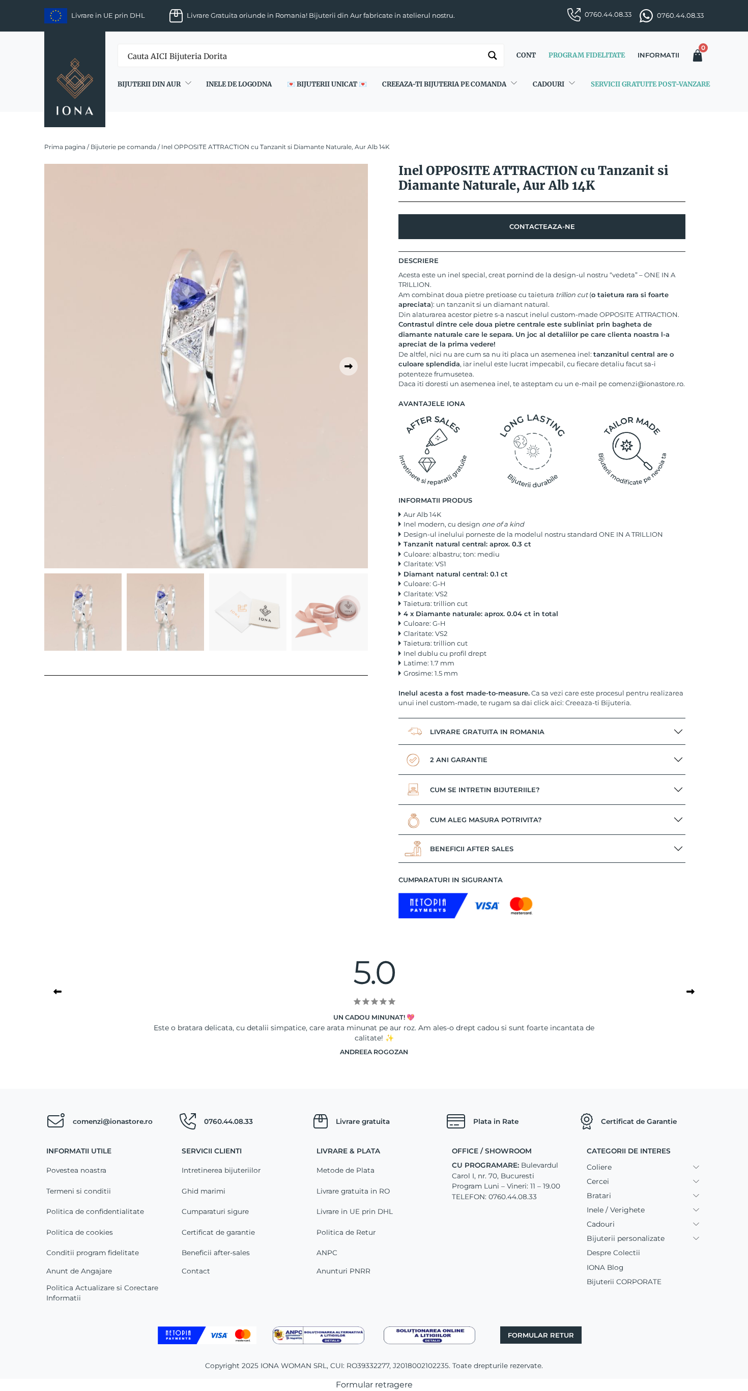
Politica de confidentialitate (95, 1211)
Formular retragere (374, 1384)
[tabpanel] (206, 366)
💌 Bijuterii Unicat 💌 (327, 84)
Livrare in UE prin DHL (355, 1211)
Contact (196, 1271)
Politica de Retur (346, 1232)
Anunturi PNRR (343, 1271)
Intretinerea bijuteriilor (221, 1170)
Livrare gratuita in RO (353, 1191)
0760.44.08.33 (608, 14)
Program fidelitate (587, 55)
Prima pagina (64, 147)
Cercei (598, 1181)
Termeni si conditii (78, 1191)
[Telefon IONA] (188, 1121)
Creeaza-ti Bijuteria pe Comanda (444, 84)
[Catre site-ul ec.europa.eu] (429, 1334)
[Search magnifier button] (492, 55)
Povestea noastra (76, 1170)
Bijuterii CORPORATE (624, 1282)
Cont (526, 55)
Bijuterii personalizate (626, 1238)
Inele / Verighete (616, 1209)
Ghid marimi (203, 1191)
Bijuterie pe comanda (123, 147)
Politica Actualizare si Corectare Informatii (102, 1293)
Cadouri (548, 84)
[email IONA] (55, 1121)
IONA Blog (605, 1267)
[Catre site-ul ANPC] (318, 1334)
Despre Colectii (613, 1253)
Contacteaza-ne (542, 226)
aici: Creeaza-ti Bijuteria (590, 703)
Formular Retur (541, 1335)
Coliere (599, 1167)
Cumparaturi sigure (215, 1211)
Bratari (599, 1195)
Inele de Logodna (239, 84)
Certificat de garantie (218, 1232)
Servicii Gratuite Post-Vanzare (650, 84)
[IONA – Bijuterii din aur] (74, 79)
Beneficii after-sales (216, 1253)
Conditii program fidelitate (92, 1253)
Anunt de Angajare (79, 1271)
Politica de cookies (79, 1232)
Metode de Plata (346, 1170)
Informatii (658, 55)
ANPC (327, 1253)
